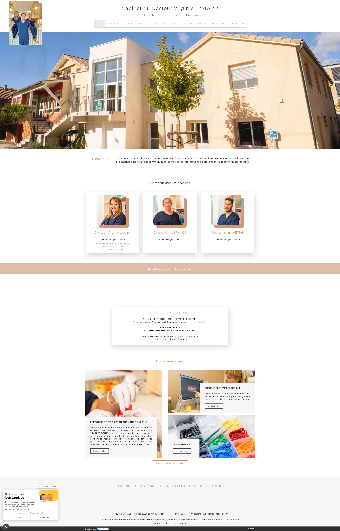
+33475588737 (200, 322)
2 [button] (175, 146)
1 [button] (169, 146)
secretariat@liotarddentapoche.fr (211, 514)
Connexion (249, 528)
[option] (170, 90)
